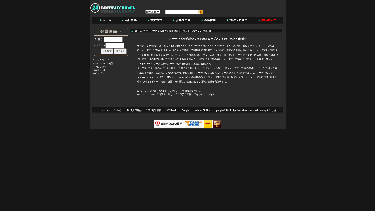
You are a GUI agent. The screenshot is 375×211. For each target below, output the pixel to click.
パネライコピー (100, 70)
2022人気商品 (238, 20)
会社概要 (131, 20)
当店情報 (210, 20)
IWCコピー (98, 73)
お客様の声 (183, 20)
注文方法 (156, 20)
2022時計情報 (153, 110)
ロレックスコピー (101, 60)
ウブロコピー (99, 66)
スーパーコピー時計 (102, 63)
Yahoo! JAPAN (202, 110)
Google (185, 110)
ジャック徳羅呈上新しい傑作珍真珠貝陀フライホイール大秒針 (182, 94)
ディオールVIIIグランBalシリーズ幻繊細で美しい (175, 91)
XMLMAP (171, 110)
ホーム (107, 20)
